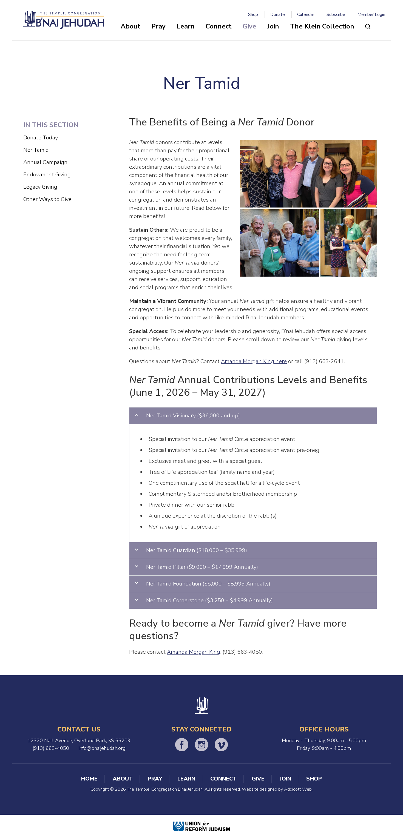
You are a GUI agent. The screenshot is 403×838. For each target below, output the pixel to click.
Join (273, 26)
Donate (277, 15)
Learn (186, 26)
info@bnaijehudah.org (102, 748)
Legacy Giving (40, 187)
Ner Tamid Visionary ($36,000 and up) (193, 415)
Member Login (371, 15)
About (130, 26)
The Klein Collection (322, 26)
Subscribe (336, 15)
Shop (253, 15)
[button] (253, 415)
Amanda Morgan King (193, 652)
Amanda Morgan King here (254, 361)
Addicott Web (298, 789)
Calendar (305, 15)
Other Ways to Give (47, 199)
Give (249, 26)
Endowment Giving (47, 174)
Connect (219, 26)
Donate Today (40, 137)
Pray (158, 26)
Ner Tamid (36, 150)
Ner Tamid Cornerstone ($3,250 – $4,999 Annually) (209, 600)
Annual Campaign (45, 162)
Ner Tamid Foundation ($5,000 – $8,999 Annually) (208, 583)
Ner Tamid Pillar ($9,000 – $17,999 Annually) (202, 567)
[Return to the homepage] (63, 20)
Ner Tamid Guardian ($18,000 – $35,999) (196, 550)
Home (89, 778)
